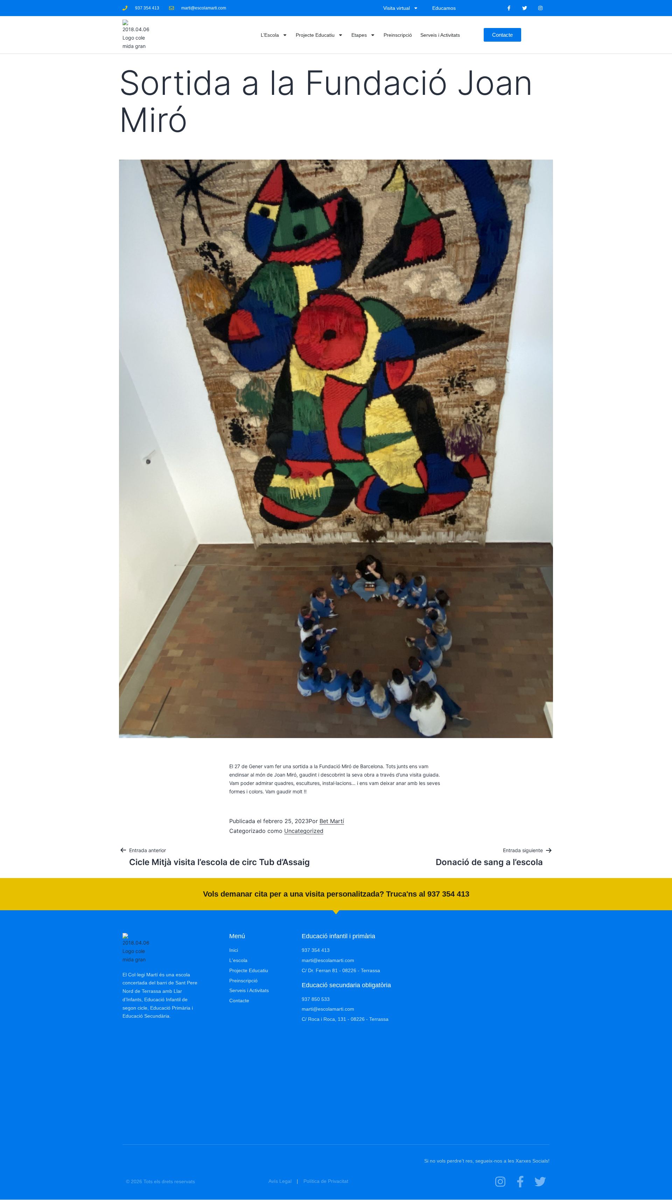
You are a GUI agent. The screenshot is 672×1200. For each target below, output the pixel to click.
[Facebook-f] (509, 8)
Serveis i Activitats (440, 35)
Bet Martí (332, 820)
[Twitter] (524, 8)
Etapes (359, 35)
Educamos (444, 8)
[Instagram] (540, 8)
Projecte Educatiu (315, 35)
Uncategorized (303, 830)
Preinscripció (398, 35)
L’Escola (270, 35)
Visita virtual (396, 8)
